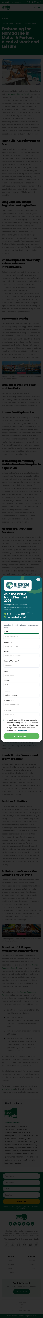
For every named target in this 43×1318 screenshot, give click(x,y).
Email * (6, 651)
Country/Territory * (11, 661)
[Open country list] (37, 665)
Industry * (7, 691)
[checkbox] (4, 720)
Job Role (7, 710)
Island (6, 671)
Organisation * (9, 700)
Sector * (7, 681)
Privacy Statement (23, 730)
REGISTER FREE (21, 736)
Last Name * (8, 642)
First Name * (8, 632)
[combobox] (21, 665)
